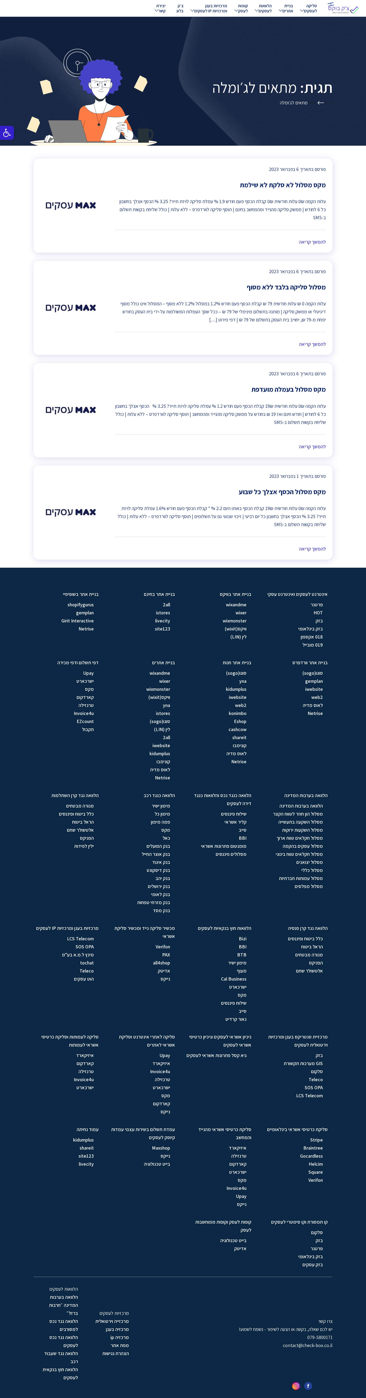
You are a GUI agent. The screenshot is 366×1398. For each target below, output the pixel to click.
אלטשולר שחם (80, 830)
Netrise (86, 629)
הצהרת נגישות (115, 1353)
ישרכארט (85, 681)
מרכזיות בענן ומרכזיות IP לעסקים (210, 8)
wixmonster (235, 621)
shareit (239, 737)
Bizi (243, 938)
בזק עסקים (312, 1264)
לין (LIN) (238, 637)
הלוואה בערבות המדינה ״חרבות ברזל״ (63, 1305)
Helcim (316, 1164)
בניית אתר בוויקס (235, 594)
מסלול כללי (312, 870)
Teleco (87, 971)
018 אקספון (312, 637)
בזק (319, 621)
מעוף (242, 971)
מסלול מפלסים (309, 886)
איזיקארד (161, 1063)
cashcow (238, 729)
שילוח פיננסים (234, 814)
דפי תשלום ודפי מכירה (78, 662)
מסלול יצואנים (309, 862)
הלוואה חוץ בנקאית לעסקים (60, 1373)
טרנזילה (86, 705)
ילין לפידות (84, 846)
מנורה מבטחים (80, 806)
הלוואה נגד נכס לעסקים (63, 1341)
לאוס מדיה (313, 705)
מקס (89, 689)
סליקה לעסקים (310, 8)
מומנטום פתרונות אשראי (224, 846)
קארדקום (85, 697)
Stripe (316, 1140)
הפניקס (87, 838)
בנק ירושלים (159, 886)
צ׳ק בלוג (180, 8)
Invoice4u (84, 713)
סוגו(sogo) (312, 673)
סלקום (317, 1071)
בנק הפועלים (158, 846)
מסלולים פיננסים (231, 854)
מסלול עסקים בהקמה (303, 846)
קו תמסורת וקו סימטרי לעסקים (299, 1222)
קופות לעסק (243, 8)
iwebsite (314, 689)
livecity (162, 621)
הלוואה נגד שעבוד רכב (61, 1357)
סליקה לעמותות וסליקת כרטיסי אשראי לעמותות (70, 1041)
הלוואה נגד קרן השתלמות (75, 795)
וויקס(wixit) (236, 629)
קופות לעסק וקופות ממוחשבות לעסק (223, 1226)
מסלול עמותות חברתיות (301, 878)
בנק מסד (161, 910)
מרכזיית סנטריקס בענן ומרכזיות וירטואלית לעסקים (298, 1041)
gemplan (85, 613)
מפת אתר (120, 1345)
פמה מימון (160, 822)
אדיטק (164, 971)
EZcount (85, 721)
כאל (166, 838)
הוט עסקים (84, 979)
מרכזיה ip (119, 1337)
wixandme (236, 604)
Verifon (163, 947)
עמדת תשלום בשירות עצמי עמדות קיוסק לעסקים (143, 1133)
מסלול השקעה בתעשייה (300, 822)
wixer (241, 613)
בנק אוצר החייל (156, 854)
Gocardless (311, 1156)
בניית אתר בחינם (159, 594)
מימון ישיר (161, 806)
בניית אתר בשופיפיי (81, 594)
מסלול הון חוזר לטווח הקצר (298, 814)
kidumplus (236, 689)
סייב (243, 830)
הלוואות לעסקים (265, 8)
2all (166, 604)
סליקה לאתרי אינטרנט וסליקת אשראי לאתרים (147, 1041)
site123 (162, 629)
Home (328, 103)
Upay (88, 673)
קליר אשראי (236, 822)
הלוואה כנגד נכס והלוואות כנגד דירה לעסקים (222, 799)
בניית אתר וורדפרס (310, 662)
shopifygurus (81, 604)
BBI (243, 838)
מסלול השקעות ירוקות (302, 830)
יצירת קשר (161, 8)
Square (315, 1172)
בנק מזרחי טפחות (153, 902)
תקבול (88, 729)
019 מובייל (312, 645)
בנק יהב (162, 878)
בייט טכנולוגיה (157, 1164)
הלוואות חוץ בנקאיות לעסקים (224, 928)
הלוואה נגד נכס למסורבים (63, 1325)
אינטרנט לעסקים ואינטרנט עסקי (297, 594)
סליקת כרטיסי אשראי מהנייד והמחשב (224, 1133)
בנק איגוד (161, 862)
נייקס (165, 979)
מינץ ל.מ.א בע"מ (78, 955)
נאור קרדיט (236, 1019)
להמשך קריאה (312, 242)
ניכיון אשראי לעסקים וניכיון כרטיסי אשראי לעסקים (220, 1041)
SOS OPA (85, 947)
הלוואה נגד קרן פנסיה (308, 928)
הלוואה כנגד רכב (159, 795)
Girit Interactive (77, 621)
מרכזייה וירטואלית (112, 1321)
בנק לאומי (160, 894)
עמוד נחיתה (88, 1129)
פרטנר (317, 604)
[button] (7, 133)
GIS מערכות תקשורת (303, 1063)
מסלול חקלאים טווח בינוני (299, 854)
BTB (242, 955)
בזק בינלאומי (310, 629)
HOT (318, 613)
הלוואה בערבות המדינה (306, 795)
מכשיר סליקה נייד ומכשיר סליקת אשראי (144, 932)
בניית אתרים (287, 8)
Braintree (313, 1148)
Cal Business (234, 979)
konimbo (238, 713)
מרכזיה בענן (117, 1329)
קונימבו (240, 745)
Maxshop (161, 1148)
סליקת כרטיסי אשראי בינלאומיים (297, 1129)
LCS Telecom (80, 938)
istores (163, 613)
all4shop (161, 963)
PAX (166, 955)
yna (243, 681)
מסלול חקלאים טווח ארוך (300, 838)
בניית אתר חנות (237, 662)
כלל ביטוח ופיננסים (76, 814)
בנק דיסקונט (158, 870)
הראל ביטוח (83, 822)
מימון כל (162, 814)
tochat (87, 963)
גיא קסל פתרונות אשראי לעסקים (216, 1055)
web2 (317, 697)
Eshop (240, 721)
